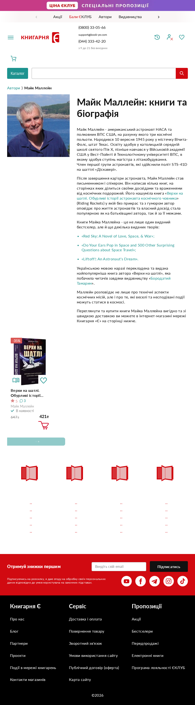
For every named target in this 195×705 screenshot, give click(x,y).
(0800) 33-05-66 (92, 27)
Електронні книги (147, 655)
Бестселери (142, 631)
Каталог (17, 73)
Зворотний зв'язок (85, 643)
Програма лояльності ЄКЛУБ (158, 667)
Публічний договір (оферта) (94, 667)
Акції (136, 619)
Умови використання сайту (93, 655)
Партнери (19, 643)
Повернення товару (86, 631)
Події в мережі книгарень (33, 667)
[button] (43, 380)
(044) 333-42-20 (92, 41)
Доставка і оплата (85, 619)
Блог (14, 631)
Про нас (17, 619)
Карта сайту (80, 679)
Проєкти (17, 655)
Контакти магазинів (28, 679)
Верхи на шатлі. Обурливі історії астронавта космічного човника (29, 393)
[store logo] (41, 37)
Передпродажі (145, 643)
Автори (13, 88)
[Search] (182, 73)
